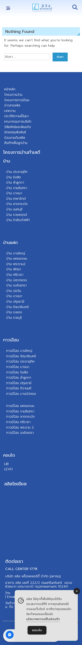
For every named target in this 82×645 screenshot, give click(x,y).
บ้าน (6, 161)
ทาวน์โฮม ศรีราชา (18, 422)
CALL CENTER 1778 (21, 568)
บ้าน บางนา (14, 193)
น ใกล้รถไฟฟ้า (20, 220)
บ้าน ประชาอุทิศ (16, 171)
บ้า (8, 220)
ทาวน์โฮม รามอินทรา (20, 411)
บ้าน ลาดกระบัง (17, 203)
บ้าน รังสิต (13, 177)
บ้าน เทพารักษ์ (16, 198)
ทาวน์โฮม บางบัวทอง (21, 393)
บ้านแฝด (10, 242)
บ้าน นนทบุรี (14, 209)
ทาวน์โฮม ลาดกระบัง (20, 416)
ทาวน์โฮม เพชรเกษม (20, 405)
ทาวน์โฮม (11, 340)
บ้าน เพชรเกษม (16, 258)
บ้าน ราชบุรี (14, 317)
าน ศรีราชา (15, 274)
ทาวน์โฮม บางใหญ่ (19, 350)
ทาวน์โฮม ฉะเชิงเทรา (20, 432)
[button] (8, 8)
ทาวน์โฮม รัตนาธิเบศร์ (21, 356)
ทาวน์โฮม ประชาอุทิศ (20, 361)
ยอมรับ (37, 630)
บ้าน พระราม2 (15, 264)
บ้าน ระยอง (14, 312)
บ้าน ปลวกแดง (16, 280)
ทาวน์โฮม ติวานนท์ (18, 388)
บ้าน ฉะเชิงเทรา (16, 285)
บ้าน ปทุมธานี (15, 301)
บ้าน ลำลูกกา (15, 182)
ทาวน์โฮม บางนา (17, 366)
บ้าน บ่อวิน (13, 290)
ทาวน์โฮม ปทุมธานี (18, 383)
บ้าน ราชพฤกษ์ (16, 214)
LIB (6, 463)
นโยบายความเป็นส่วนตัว (43, 619)
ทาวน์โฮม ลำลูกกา (18, 377)
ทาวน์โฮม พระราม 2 (20, 427)
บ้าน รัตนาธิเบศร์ (17, 307)
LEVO (8, 469)
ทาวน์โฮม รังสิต (17, 372)
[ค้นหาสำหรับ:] (27, 56)
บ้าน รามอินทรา (16, 187)
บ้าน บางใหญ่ (15, 253)
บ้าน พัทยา (13, 269)
